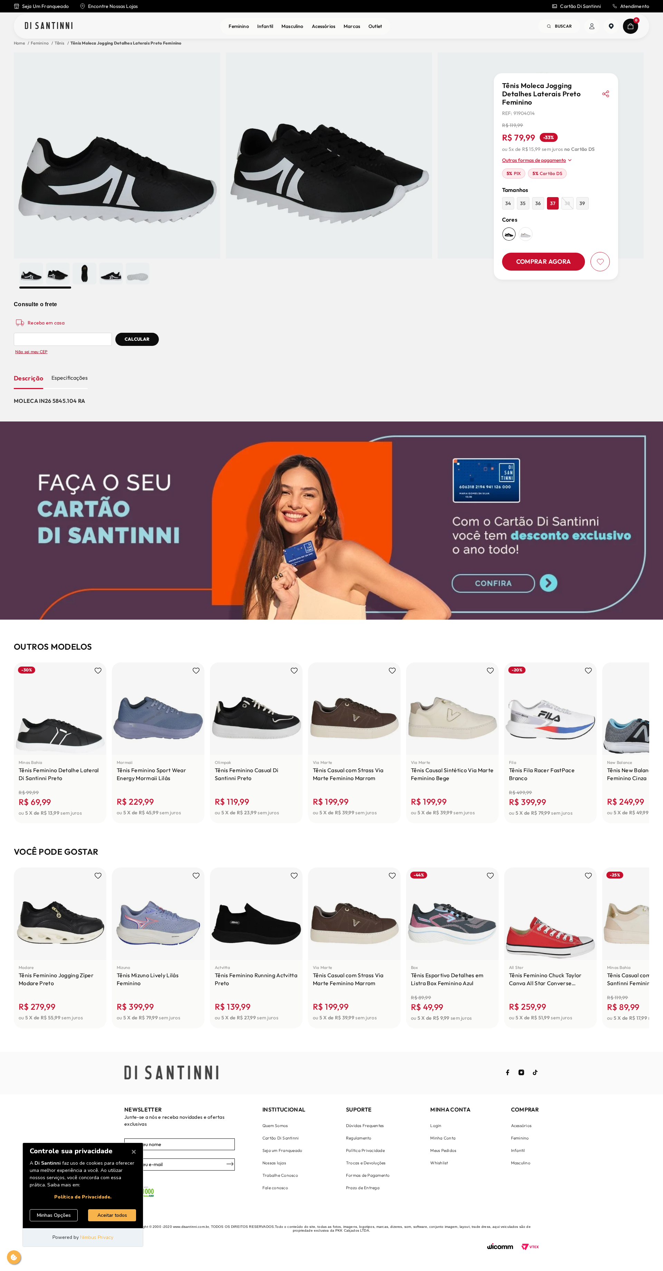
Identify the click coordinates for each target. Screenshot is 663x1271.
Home (19, 43)
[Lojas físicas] (611, 26)
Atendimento (634, 6)
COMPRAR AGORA (543, 261)
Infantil (265, 26)
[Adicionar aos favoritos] (600, 261)
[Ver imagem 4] (111, 273)
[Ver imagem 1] (31, 273)
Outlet (375, 26)
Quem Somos (275, 1125)
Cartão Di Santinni (580, 6)
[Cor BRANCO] (525, 234)
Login (435, 1125)
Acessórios (324, 26)
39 (582, 203)
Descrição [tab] (28, 378)
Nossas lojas (274, 1162)
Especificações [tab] (69, 377)
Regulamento (359, 1138)
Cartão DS (547, 173)
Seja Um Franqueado (45, 6)
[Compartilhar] (606, 93)
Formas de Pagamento (368, 1175)
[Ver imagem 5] (138, 273)
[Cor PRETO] (509, 234)
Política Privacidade (365, 1150)
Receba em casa (46, 323)
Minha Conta (442, 1138)
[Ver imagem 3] (84, 273)
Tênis (59, 43)
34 (508, 203)
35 (523, 203)
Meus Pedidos (443, 1150)
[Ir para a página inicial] (49, 26)
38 (567, 203)
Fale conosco (275, 1187)
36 (538, 203)
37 (552, 203)
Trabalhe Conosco (280, 1175)
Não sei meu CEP (31, 351)
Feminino (239, 26)
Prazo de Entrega (362, 1187)
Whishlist (439, 1162)
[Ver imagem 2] (58, 273)
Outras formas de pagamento (534, 160)
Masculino (292, 26)
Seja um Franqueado (282, 1150)
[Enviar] (230, 1164)
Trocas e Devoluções (366, 1162)
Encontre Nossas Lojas (113, 6)
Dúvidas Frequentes (365, 1125)
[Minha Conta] (591, 26)
